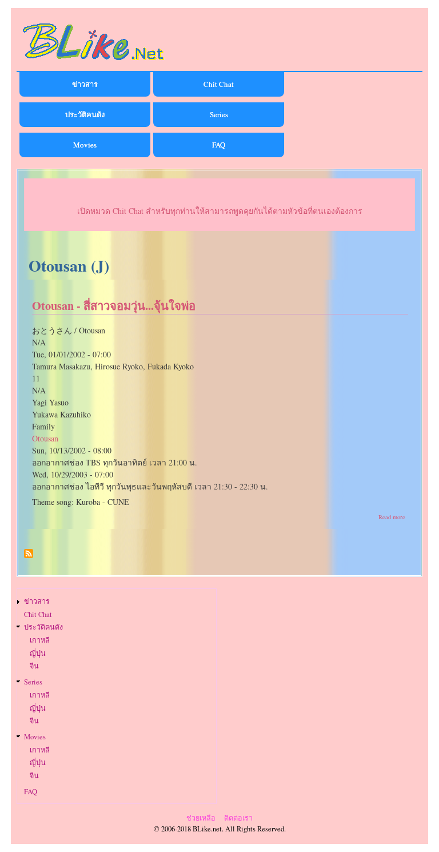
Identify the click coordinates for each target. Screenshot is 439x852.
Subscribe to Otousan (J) (28, 558)
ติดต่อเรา (238, 818)
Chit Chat (218, 84)
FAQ (218, 145)
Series (219, 114)
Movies (85, 145)
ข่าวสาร (85, 84)
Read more (391, 517)
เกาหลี (40, 640)
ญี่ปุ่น (38, 653)
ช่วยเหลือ (200, 818)
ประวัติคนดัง (85, 114)
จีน (34, 666)
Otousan (45, 438)
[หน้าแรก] (93, 62)
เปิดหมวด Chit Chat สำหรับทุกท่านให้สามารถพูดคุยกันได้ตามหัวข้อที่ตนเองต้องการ (219, 210)
